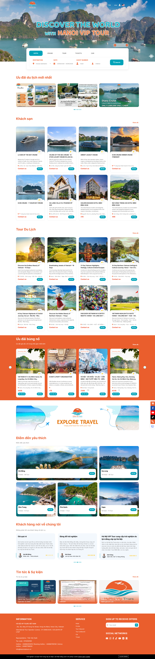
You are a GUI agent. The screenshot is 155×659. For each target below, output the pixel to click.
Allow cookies (123, 656)
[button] (127, 45)
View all (135, 122)
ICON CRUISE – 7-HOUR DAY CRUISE (30, 203)
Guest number (82, 60)
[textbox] (43, 64)
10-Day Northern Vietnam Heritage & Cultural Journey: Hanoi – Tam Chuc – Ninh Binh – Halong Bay (124, 268)
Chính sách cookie (84, 656)
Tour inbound (80, 629)
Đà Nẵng (21, 471)
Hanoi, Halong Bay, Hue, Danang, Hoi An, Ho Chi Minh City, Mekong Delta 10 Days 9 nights (92, 379)
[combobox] (43, 63)
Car (77, 634)
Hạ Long (105, 471)
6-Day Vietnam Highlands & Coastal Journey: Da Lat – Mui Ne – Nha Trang (30, 316)
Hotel (77, 623)
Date (55, 60)
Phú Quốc (64, 507)
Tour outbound (80, 632)
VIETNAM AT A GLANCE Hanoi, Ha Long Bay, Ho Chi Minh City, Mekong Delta (124, 379)
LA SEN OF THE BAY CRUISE (27, 155)
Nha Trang (22, 507)
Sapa (103, 507)
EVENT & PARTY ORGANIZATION (29, 377)
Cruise (78, 626)
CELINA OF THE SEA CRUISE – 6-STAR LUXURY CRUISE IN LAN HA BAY (60, 157)
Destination (38, 60)
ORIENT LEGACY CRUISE (89, 155)
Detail (40, 168)
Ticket (78, 637)
